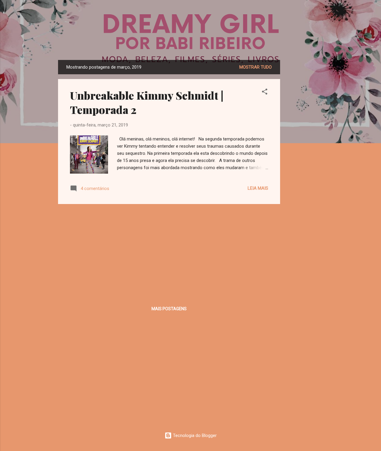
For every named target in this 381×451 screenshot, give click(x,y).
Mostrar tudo (255, 67)
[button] (264, 92)
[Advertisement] (304, 149)
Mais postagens (169, 308)
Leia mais (258, 188)
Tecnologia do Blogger (194, 435)
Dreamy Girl (190, 41)
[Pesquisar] (319, 16)
